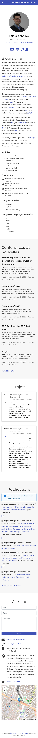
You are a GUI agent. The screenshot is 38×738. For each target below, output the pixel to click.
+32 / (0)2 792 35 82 (14, 644)
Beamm (13, 279)
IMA (15, 131)
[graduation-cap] (18, 50)
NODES (12, 108)
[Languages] (35, 2)
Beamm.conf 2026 (11, 286)
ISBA (12, 123)
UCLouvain (22, 123)
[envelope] (12, 50)
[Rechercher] (28, 2)
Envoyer (19, 633)
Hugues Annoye (19, 2)
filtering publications (14, 499)
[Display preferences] (32, 2)
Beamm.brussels (10, 437)
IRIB (26, 110)
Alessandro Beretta (24, 521)
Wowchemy (13, 733)
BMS (3, 128)
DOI (3, 516)
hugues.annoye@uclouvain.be (17, 639)
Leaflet (24, 719)
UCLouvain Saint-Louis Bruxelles (13, 76)
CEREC (29, 113)
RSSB (23, 133)
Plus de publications (11, 586)
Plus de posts (8, 371)
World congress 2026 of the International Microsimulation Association (17, 260)
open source (25, 733)
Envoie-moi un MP (13, 682)
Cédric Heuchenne (24, 504)
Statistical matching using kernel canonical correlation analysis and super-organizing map (18, 558)
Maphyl (32, 138)
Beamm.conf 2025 (11, 306)
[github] (22, 50)
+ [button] (4, 687)
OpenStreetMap (32, 719)
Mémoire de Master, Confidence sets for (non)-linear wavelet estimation (16, 577)
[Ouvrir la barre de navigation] (2, 2)
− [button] (4, 690)
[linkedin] (26, 50)
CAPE (12, 102)
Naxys (5, 351)
